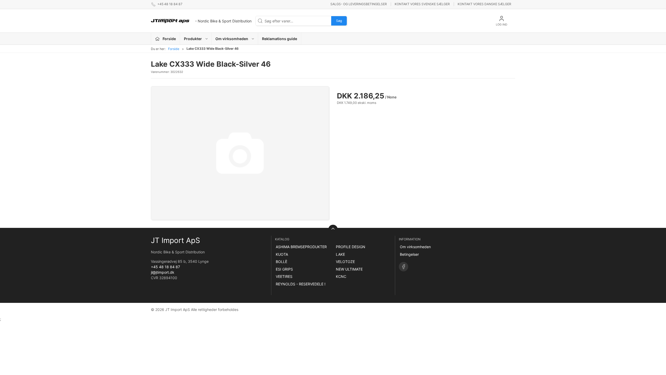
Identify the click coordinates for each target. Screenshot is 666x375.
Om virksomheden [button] (231, 38)
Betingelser (409, 254)
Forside (173, 49)
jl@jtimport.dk (162, 272)
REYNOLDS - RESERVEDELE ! (300, 284)
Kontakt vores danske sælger (484, 4)
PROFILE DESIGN (350, 247)
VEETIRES (284, 276)
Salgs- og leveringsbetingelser (358, 4)
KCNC (341, 276)
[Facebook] (403, 266)
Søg (339, 21)
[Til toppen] (333, 229)
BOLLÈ (281, 261)
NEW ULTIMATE (349, 269)
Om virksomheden (415, 247)
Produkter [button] (193, 38)
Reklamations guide (279, 38)
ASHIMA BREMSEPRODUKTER (301, 247)
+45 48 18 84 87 (165, 267)
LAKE (340, 254)
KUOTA (282, 254)
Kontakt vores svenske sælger (422, 4)
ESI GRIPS (284, 269)
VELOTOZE (345, 261)
